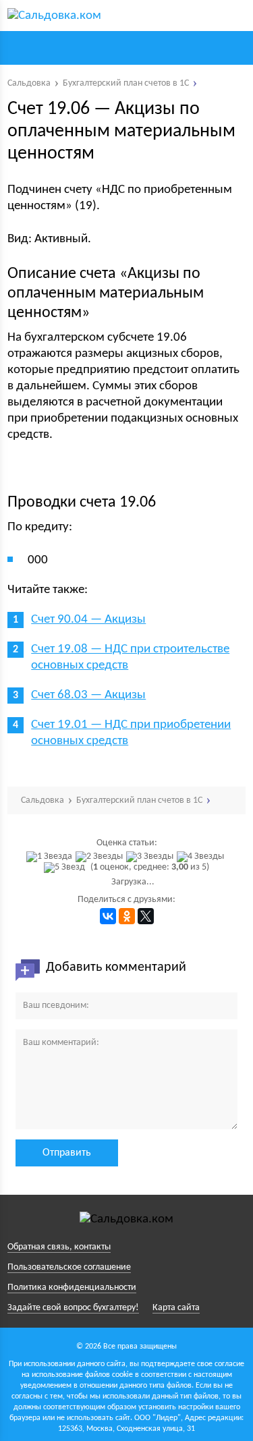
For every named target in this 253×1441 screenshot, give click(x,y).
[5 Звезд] (66, 867)
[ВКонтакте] (108, 916)
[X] (146, 916)
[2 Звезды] (101, 856)
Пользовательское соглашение (69, 1267)
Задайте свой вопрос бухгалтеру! (73, 1308)
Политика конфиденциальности (71, 1287)
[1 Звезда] (51, 856)
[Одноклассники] (127, 916)
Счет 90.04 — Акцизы (88, 619)
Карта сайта (176, 1308)
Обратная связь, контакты (59, 1247)
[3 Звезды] (151, 856)
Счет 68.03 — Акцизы (88, 695)
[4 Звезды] (202, 856)
